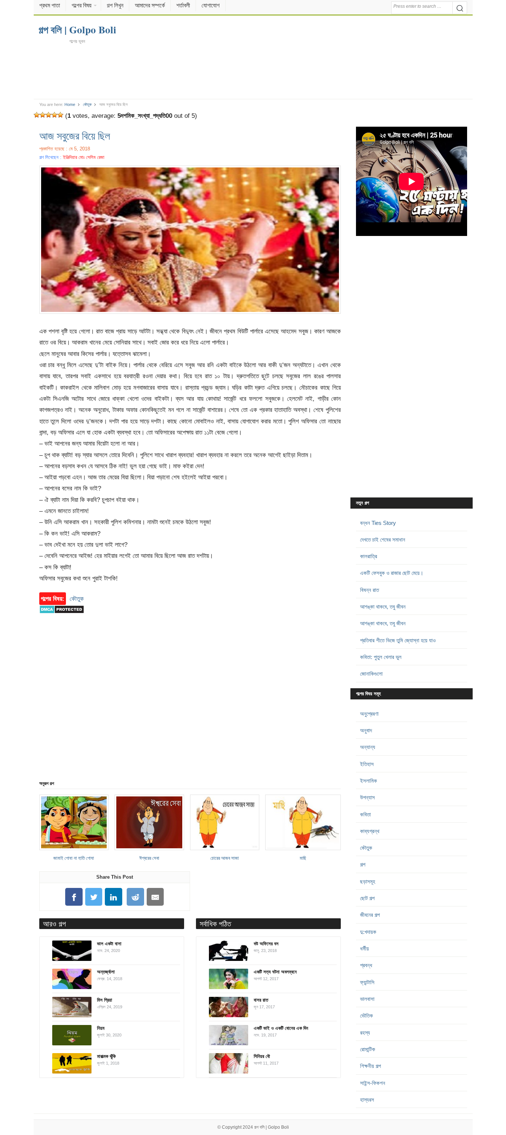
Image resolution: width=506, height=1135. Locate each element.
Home (69, 104)
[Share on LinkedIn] (114, 897)
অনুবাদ (366, 730)
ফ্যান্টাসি (367, 982)
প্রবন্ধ (366, 965)
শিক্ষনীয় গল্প (370, 1066)
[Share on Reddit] (136, 897)
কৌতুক (87, 104)
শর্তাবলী (183, 5)
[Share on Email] (155, 897)
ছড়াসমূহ (367, 881)
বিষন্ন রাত (369, 590)
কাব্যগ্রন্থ (369, 831)
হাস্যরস (367, 1099)
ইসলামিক (368, 781)
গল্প (362, 864)
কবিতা (365, 814)
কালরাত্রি (368, 556)
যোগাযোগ (211, 5)
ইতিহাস (367, 764)
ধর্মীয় (364, 948)
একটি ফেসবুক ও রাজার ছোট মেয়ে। (391, 573)
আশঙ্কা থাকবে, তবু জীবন (383, 606)
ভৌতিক (366, 1015)
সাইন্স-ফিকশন (372, 1083)
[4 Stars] (54, 115)
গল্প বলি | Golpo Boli (271, 1127)
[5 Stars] (60, 115)
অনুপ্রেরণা (369, 713)
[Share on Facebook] (74, 897)
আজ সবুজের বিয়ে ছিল (74, 136)
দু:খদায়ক (368, 932)
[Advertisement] (253, 71)
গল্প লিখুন (115, 5)
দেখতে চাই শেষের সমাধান (382, 539)
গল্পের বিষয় (81, 5)
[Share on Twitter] (94, 897)
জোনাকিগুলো (371, 673)
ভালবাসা (367, 999)
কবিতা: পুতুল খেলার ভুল (381, 657)
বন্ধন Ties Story (378, 523)
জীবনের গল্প (370, 915)
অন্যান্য (367, 747)
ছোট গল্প (367, 898)
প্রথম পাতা (49, 5)
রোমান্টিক (367, 1049)
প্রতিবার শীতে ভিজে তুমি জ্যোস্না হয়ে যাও (398, 640)
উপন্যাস (367, 797)
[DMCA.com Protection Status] (61, 617)
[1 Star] (37, 115)
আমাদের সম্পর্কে (150, 5)
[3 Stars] (48, 115)
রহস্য (365, 1032)
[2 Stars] (43, 115)
